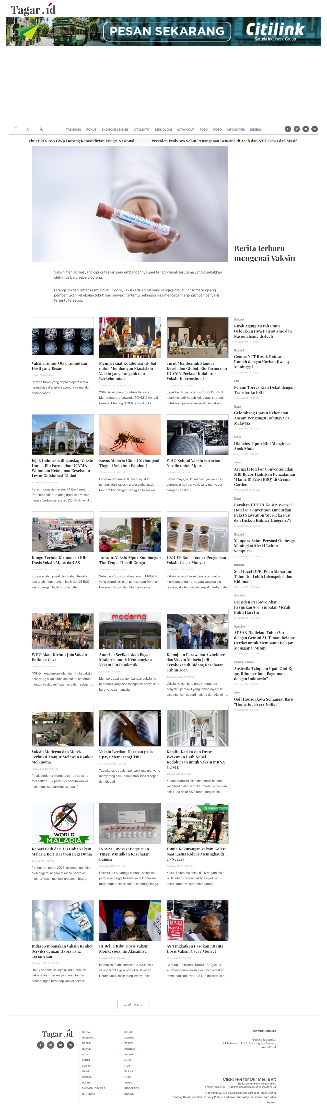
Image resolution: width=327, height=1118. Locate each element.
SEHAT (128, 1031)
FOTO (204, 129)
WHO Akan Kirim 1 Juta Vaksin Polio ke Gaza (59, 657)
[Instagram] (314, 129)
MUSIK (128, 1060)
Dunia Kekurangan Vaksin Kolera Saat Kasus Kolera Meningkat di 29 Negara (197, 853)
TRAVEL (129, 1043)
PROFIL (86, 1060)
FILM (127, 1065)
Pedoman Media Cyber (238, 1097)
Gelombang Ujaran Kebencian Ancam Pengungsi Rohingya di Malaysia (261, 417)
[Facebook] (288, 129)
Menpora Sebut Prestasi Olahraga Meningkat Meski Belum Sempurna (264, 545)
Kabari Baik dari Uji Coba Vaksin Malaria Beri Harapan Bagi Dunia (62, 851)
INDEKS (255, 129)
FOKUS (91, 129)
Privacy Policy (213, 1097)
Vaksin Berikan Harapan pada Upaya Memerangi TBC (126, 754)
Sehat (237, 436)
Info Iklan (270, 1097)
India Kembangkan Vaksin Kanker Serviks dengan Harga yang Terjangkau (62, 950)
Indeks (271, 1102)
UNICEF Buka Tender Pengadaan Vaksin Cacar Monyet (196, 559)
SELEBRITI (130, 1054)
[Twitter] (297, 129)
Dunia (237, 406)
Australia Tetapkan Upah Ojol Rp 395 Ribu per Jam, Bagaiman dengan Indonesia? (264, 673)
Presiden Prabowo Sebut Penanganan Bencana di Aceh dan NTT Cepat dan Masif (190, 140)
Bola (236, 380)
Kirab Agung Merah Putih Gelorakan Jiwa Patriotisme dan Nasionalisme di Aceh (263, 330)
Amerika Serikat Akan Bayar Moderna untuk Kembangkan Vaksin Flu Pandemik (125, 659)
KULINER (129, 1048)
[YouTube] (305, 129)
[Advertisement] (163, 85)
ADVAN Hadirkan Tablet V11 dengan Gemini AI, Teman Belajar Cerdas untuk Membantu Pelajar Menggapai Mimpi (264, 640)
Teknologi (239, 626)
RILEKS (128, 1071)
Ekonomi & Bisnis (244, 661)
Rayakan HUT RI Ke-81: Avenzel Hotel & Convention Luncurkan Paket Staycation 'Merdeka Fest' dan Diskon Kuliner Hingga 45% (263, 512)
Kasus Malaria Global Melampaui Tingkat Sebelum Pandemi (129, 462)
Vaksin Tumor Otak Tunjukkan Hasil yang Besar (59, 365)
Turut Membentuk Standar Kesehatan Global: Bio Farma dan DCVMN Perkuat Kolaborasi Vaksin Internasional (197, 370)
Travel (237, 462)
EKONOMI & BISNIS (115, 129)
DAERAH (87, 1043)
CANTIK (129, 1037)
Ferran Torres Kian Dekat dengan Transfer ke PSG (264, 389)
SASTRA (87, 1076)
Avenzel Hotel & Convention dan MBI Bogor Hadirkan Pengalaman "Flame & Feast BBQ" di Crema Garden (264, 476)
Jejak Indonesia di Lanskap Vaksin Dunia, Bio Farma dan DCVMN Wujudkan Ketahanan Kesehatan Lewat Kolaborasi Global (62, 467)
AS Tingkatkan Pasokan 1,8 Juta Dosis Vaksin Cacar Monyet (195, 948)
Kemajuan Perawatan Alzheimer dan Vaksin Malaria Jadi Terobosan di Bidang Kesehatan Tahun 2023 (196, 662)
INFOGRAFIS (236, 129)
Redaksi (197, 1097)
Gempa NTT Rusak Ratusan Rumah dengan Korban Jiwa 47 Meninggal (261, 361)
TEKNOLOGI (163, 129)
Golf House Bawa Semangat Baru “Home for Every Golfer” (263, 701)
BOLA (85, 1054)
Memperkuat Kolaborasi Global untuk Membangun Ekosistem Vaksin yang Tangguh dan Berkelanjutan (127, 370)
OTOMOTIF (141, 129)
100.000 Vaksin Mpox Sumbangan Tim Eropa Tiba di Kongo (130, 559)
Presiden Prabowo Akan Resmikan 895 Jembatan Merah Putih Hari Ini (262, 606)
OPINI (85, 1071)
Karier (259, 1097)
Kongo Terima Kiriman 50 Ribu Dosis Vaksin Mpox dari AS (60, 559)
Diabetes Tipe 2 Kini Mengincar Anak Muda (262, 445)
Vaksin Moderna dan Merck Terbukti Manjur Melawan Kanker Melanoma (62, 756)
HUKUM (86, 1048)
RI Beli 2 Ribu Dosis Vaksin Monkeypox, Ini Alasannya (123, 948)
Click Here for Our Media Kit (249, 1079)
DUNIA (86, 1031)
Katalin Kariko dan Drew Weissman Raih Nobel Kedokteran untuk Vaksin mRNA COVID (196, 759)
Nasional (239, 319)
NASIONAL (88, 1037)
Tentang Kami (181, 1097)
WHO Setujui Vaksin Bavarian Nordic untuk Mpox (193, 462)
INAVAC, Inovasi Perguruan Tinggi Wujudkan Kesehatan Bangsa (124, 853)
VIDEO (217, 129)
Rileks (237, 692)
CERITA (86, 1065)
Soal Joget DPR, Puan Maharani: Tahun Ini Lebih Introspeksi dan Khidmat (263, 576)
